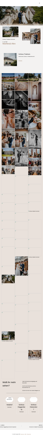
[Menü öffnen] (39, 3)
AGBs (25, 434)
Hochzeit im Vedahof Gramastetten (36, 426)
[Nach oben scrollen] (42, 394)
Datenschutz (29, 434)
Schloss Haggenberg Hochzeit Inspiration (8, 426)
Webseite (20, 60)
